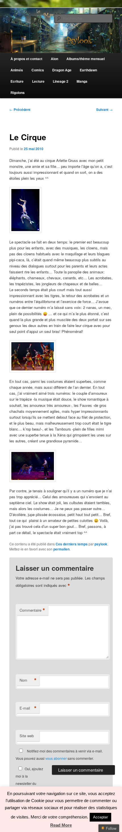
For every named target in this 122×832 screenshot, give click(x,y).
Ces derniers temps (72, 543)
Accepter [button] (100, 817)
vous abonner (56, 758)
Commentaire (32, 610)
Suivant (104, 109)
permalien (61, 549)
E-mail (28, 708)
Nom (28, 680)
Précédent (19, 109)
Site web (27, 735)
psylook (100, 543)
